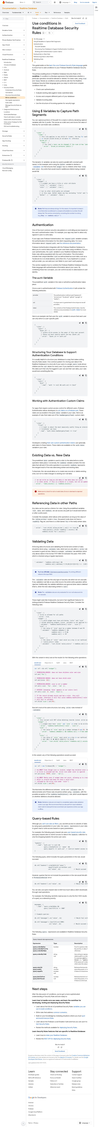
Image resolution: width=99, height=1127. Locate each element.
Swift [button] (58, 663)
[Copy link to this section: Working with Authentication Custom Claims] (34, 404)
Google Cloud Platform (35, 1112)
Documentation (9, 8)
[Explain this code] (79, 129)
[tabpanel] (59, 685)
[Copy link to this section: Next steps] (49, 989)
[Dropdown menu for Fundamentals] (23, 12)
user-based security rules (76, 832)
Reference (57, 12)
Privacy (36, 1123)
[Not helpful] (86, 18)
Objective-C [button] (49, 663)
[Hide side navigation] (23, 1123)
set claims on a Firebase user (68, 410)
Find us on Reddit (55, 1078)
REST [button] (71, 663)
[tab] (37, 662)
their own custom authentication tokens (61, 443)
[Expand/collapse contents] (44, 39)
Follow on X (53, 1081)
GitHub (30, 1087)
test (42, 1024)
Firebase (34, 18)
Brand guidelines (77, 1087)
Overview (5, 12)
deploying (68, 1028)
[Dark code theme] (82, 129)
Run (46, 12)
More (21, 2)
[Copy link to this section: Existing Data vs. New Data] (72, 455)
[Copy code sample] (86, 129)
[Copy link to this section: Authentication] (55, 225)
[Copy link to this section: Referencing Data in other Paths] (79, 503)
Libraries (30, 1084)
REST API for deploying (57, 1039)
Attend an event (55, 1087)
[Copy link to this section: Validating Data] (55, 542)
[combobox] (41, 2)
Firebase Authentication (64, 288)
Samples (67, 12)
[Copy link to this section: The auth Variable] (55, 278)
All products (32, 1115)
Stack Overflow (76, 1078)
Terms (30, 1123)
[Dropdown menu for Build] (41, 12)
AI (28, 12)
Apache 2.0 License (66, 1057)
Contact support (77, 1075)
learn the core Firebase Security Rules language (66, 65)
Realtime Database (28, 8)
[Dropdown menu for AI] (31, 12)
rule (38, 167)
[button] (11, 30)
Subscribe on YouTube (56, 1084)
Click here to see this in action (59, 572)
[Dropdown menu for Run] (49, 12)
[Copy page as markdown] (49, 33)
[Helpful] (83, 18)
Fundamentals (16, 12)
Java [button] (64, 663)
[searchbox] (13, 18)
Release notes (76, 1084)
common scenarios (60, 1012)
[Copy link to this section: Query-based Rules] (61, 819)
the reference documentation (70, 243)
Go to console (84, 2)
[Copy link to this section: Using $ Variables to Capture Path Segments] (48, 115)
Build (37, 12)
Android (30, 1102)
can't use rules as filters (50, 824)
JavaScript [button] (37, 663)
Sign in (94, 2)
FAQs (73, 1090)
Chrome (30, 1106)
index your (56, 1035)
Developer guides (33, 1075)
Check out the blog (56, 1075)
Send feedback (80, 23)
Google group (76, 1081)
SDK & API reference (34, 1078)
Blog (75, 2)
